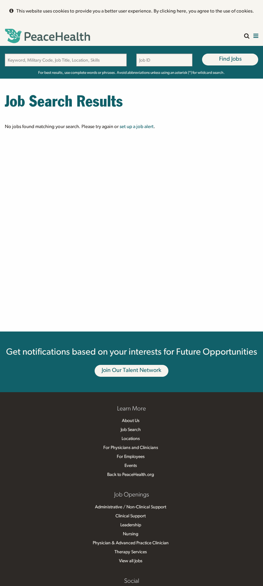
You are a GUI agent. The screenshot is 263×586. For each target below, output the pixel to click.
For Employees (131, 456)
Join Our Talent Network (131, 370)
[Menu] (255, 36)
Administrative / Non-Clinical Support (130, 507)
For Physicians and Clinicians (130, 447)
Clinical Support (130, 516)
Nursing (130, 534)
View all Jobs (130, 561)
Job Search (131, 429)
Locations (131, 438)
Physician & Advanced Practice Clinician (131, 543)
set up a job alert (137, 126)
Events (130, 465)
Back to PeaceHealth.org (130, 474)
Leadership (130, 525)
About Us (131, 420)
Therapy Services (131, 552)
